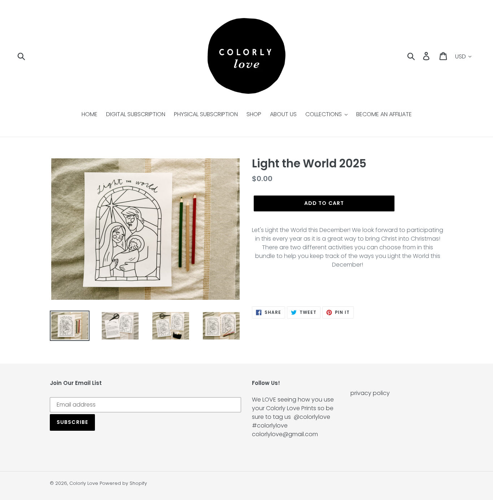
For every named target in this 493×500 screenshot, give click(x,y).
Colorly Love (83, 483)
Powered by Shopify (123, 483)
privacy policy (370, 393)
